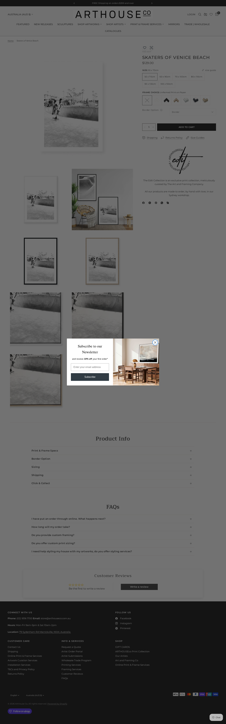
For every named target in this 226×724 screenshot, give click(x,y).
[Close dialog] (155, 342)
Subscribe (89, 377)
